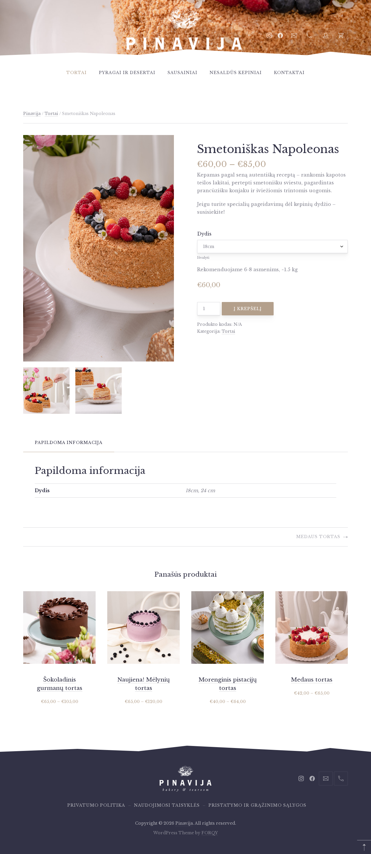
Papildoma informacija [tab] (69, 442)
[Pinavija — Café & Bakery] (184, 34)
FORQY (209, 833)
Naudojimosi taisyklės (167, 805)
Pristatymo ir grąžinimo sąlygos (257, 805)
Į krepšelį (248, 308)
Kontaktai (289, 72)
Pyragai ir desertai (127, 72)
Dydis (204, 234)
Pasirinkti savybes (59, 701)
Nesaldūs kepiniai (236, 72)
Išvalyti (203, 258)
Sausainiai (182, 72)
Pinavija (32, 113)
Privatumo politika (96, 805)
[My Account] (326, 35)
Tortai (76, 72)
